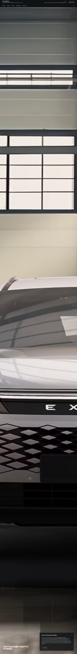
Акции (13, 5)
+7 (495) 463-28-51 (71, 2)
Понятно (45, 647)
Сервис (8, 5)
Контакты (25, 5)
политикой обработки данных (60, 637)
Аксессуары (18, 5)
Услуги (4, 5)
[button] (71, 635)
